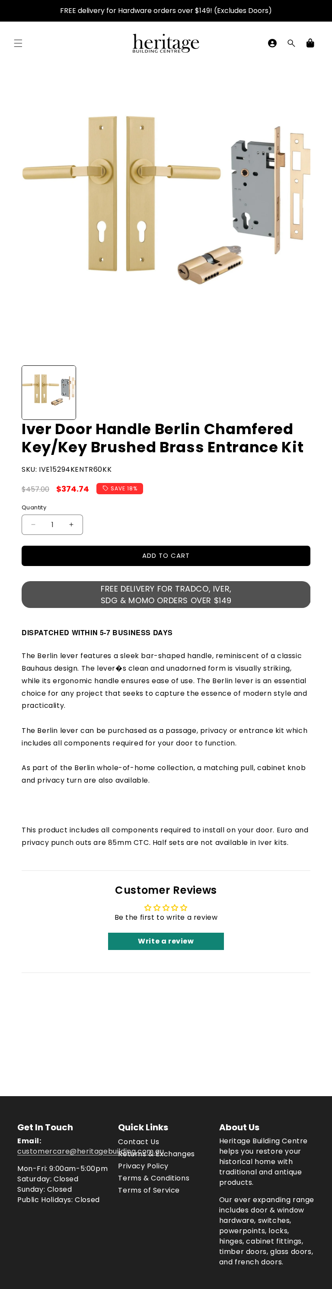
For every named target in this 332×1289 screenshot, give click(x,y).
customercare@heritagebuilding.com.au (90, 1151)
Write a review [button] (166, 941)
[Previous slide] (31, 392)
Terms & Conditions (153, 1178)
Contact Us (138, 1142)
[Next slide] (300, 392)
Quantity (34, 507)
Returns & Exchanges (156, 1154)
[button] (18, 43)
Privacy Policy (143, 1166)
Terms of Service (149, 1190)
